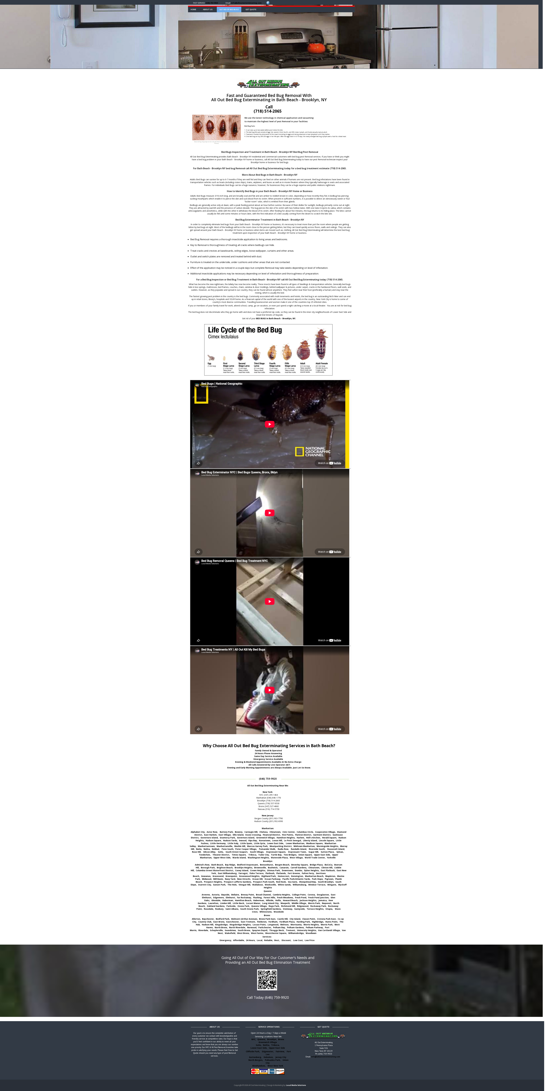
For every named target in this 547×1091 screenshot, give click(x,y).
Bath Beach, (217, 864)
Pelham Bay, (279, 927)
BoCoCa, (329, 864)
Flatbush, (270, 873)
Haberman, (228, 900)
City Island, (295, 919)
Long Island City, (270, 903)
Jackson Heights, (308, 900)
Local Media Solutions (296, 1085)
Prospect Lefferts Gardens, (238, 881)
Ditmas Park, (273, 870)
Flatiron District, (303, 834)
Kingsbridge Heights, (240, 924)
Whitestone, (266, 911)
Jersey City (280, 1057)
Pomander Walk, (267, 849)
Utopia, (329, 909)
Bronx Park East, (267, 919)
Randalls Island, (299, 849)
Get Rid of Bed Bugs (229, 9)
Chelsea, (263, 832)
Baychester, (208, 919)
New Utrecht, (244, 879)
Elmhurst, (231, 897)
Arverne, (206, 894)
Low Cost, (298, 940)
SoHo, (221, 852)
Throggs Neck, (276, 930)
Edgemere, (218, 897)
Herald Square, (329, 837)
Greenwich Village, (265, 837)
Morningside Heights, (328, 846)
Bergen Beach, (282, 864)
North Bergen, (255, 1060)
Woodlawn (311, 933)
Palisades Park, (273, 1060)
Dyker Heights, (311, 870)
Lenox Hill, (277, 840)
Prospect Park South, (264, 881)
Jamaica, (322, 900)
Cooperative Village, (325, 832)
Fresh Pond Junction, (318, 897)
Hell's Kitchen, (313, 837)
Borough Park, (208, 867)
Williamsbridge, (296, 933)
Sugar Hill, (314, 852)
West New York (275, 1065)
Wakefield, (230, 933)
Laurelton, (213, 903)
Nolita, (207, 849)
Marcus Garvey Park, (257, 846)
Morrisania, (296, 924)
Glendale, (216, 900)
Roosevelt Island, (336, 849)
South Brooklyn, (326, 881)
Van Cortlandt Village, (329, 930)
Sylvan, (340, 852)
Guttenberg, (255, 1057)
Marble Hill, (240, 846)
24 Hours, (250, 940)
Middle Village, (299, 903)
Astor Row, (212, 832)
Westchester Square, (276, 933)
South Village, (257, 852)
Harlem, (301, 837)
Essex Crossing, (253, 834)
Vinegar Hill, (245, 884)
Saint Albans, (232, 909)
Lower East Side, (275, 843)
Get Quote (251, 9)
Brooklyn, (272, 1039)
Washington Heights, (259, 857)
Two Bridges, (290, 854)
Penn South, (228, 849)
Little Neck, (239, 903)
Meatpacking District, (281, 846)
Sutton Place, (327, 852)
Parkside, (231, 906)
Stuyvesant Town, (297, 852)
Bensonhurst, (267, 864)
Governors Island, (209, 837)
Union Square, (305, 854)
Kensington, (297, 876)
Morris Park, (314, 903)
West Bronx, (243, 933)
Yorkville (331, 857)
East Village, (225, 834)
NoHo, (199, 849)
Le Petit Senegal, (293, 840)
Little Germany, (218, 843)
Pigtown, (329, 879)
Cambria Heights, (282, 894)
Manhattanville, (225, 846)
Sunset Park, (219, 884)
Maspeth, (285, 903)
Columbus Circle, (305, 832)
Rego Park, (274, 906)
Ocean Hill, (257, 879)
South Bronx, (244, 930)
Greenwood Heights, (249, 876)
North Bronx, (221, 927)
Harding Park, (304, 921)
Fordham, (273, 921)
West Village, (296, 857)
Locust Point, (259, 924)
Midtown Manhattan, (304, 846)
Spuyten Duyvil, (260, 930)
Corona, (312, 894)
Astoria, (216, 894)
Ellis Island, (238, 834)
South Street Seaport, (237, 852)
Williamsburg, (300, 884)
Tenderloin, (205, 854)
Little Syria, (260, 843)
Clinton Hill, (327, 867)
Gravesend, (218, 876)
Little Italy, (233, 843)
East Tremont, (248, 921)
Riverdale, (203, 930)
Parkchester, (265, 927)
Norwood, (252, 927)
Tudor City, (264, 854)
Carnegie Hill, (251, 832)
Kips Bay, (253, 840)
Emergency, (226, 940)
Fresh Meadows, (285, 897)
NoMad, (216, 849)
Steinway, (288, 909)
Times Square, (239, 854)
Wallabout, (257, 884)
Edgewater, (268, 1051)
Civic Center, (288, 832)
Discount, (287, 940)
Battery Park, (226, 832)
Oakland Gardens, (216, 906)
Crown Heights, (258, 870)
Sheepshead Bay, (308, 881)
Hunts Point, (331, 921)
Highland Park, (268, 876)
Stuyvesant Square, (276, 852)
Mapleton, (330, 876)
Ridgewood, (303, 906)
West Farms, (257, 933)
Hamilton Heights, (286, 837)
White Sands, (284, 884)
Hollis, (278, 900)
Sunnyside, (299, 909)
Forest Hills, (270, 897)
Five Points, (288, 834)
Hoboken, (268, 1057)
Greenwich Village (268, 1042)
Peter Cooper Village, (246, 849)
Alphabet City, (198, 832)
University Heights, (307, 930)
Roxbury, (219, 909)
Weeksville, (270, 884)
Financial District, (272, 834)
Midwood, (207, 879)
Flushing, (257, 897)
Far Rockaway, (244, 897)
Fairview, (280, 1051)
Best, (277, 940)
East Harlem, (210, 834)
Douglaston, (323, 894)
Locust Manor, (253, 903)
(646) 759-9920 (212, 3)
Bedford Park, (223, 919)
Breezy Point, (248, 894)
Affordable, (239, 940)
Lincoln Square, (326, 840)
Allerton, (196, 919)
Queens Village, (259, 906)
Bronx (281, 1039)
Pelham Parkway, (314, 927)
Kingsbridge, (221, 924)
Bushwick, (273, 867)
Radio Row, (283, 849)
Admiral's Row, (202, 864)
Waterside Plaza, (279, 857)
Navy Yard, (230, 879)
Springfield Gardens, (271, 909)
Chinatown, (275, 832)
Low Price (310, 940)
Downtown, (287, 870)
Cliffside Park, (253, 1051)
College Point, (299, 894)
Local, (260, 940)
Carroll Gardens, (299, 867)
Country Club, (205, 921)
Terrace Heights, (315, 909)
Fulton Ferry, (308, 873)
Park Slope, (317, 879)
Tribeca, (252, 854)
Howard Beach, (290, 900)
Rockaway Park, (318, 906)
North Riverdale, (237, 927)
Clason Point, (309, 919)
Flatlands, (281, 873)
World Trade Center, (315, 857)
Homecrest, (284, 876)
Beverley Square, (299, 864)
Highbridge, (318, 921)
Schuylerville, (216, 930)
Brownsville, (260, 867)
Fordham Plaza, (287, 921)
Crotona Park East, (326, 919)
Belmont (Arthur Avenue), (244, 919)
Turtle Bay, (276, 854)
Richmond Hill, (288, 906)
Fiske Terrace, (257, 873)
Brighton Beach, (225, 867)
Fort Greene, (294, 873)
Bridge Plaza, (316, 864)
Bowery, (239, 832)
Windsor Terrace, (317, 884)
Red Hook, (281, 881)
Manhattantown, (206, 846)
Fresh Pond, (301, 897)
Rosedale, (209, 909)
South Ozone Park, (249, 909)
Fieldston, (262, 921)
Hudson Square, (214, 840)
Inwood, (243, 840)
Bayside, (225, 894)
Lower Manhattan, (295, 843)
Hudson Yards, (230, 840)
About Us (208, 9)
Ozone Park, (243, 906)
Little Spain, (246, 843)
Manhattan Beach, (314, 876)
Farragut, (243, 873)
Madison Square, (314, 843)
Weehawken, (259, 1065)
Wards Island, (239, 857)
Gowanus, (206, 876)
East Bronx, (219, 921)
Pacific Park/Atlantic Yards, (296, 879)
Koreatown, (265, 840)
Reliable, (268, 940)
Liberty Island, (310, 840)
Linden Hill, (225, 903)
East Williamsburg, (227, 873)
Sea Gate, (293, 881)
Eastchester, (232, 921)
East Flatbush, (328, 870)
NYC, (253, 1039)
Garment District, (322, 834)
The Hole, (232, 884)
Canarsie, (284, 867)
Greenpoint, (231, 876)
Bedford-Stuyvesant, (248, 864)
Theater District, (221, 854)
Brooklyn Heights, (244, 867)
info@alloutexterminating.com (246, 3)
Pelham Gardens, (295, 927)
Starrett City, (205, 884)
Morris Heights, (311, 924)
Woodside (279, 911)
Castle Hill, (282, 919)
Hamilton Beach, (243, 900)
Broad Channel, (263, 894)
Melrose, (284, 924)
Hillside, (270, 900)
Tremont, (291, 930)
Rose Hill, (196, 852)
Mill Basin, (218, 879)
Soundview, (230, 930)
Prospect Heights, (213, 881)
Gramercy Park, (228, 837)
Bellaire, (235, 894)
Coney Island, (242, 870)
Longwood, (273, 924)
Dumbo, (299, 870)
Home (193, 9)
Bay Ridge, (230, 864)
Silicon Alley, (209, 852)
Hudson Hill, (208, 924)
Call (268, 109)
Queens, (261, 1039)
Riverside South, (317, 849)
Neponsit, (327, 903)
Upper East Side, (322, 854)
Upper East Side (277, 1048)
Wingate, (332, 884)
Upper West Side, (222, 857)
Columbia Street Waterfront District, (215, 870)
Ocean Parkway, (273, 879)
